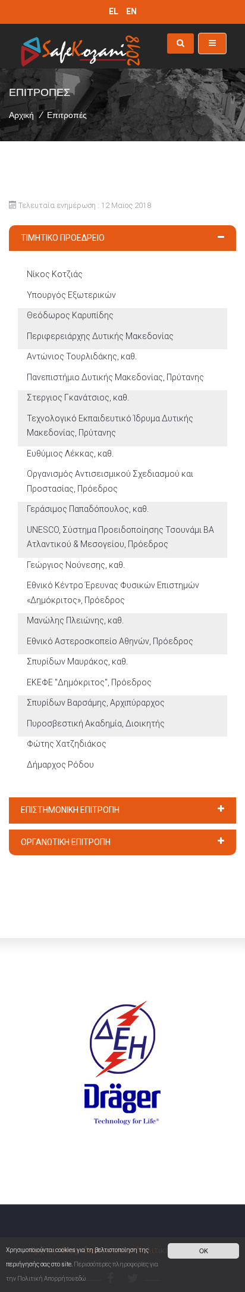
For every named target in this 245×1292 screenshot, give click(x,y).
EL (114, 11)
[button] (122, 238)
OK (203, 1250)
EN (131, 11)
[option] (122, 1039)
